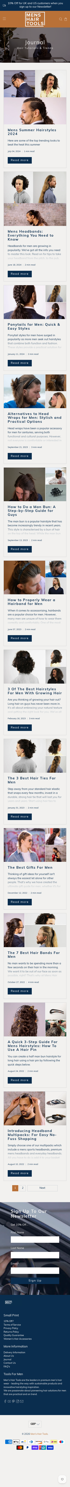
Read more (20, 160)
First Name (17, 1232)
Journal (7, 1359)
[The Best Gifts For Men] (35, 845)
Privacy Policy (11, 1328)
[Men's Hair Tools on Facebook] (5, 1402)
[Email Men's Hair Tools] (21, 1402)
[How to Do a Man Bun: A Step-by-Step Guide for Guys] (35, 484)
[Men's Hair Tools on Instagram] (17, 1402)
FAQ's (7, 1367)
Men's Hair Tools (39, 1434)
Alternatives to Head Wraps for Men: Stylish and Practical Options (35, 418)
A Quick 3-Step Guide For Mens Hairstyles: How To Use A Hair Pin (33, 1046)
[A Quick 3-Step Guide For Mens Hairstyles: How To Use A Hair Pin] (35, 1019)
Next (42, 1188)
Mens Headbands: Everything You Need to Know (31, 235)
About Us (9, 1356)
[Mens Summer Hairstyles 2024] (35, 97)
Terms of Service (12, 1325)
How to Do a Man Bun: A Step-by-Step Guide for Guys (32, 511)
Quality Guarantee (14, 1335)
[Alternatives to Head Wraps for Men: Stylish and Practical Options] (35, 391)
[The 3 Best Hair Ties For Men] (35, 756)
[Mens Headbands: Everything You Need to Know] (35, 199)
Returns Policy (11, 1332)
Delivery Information (14, 1352)
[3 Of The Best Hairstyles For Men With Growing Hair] (35, 667)
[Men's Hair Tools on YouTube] (9, 1402)
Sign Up (35, 1280)
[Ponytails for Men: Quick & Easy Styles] (35, 302)
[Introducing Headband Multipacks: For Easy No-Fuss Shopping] (35, 1108)
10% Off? (9, 1321)
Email (15, 1264)
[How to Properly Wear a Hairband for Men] (35, 577)
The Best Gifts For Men (30, 868)
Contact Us (10, 1363)
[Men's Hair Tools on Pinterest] (13, 1402)
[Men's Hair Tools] (35, 19)
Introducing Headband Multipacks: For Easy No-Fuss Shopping (32, 1135)
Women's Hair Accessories (18, 1339)
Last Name (17, 1248)
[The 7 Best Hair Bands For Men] (35, 930)
